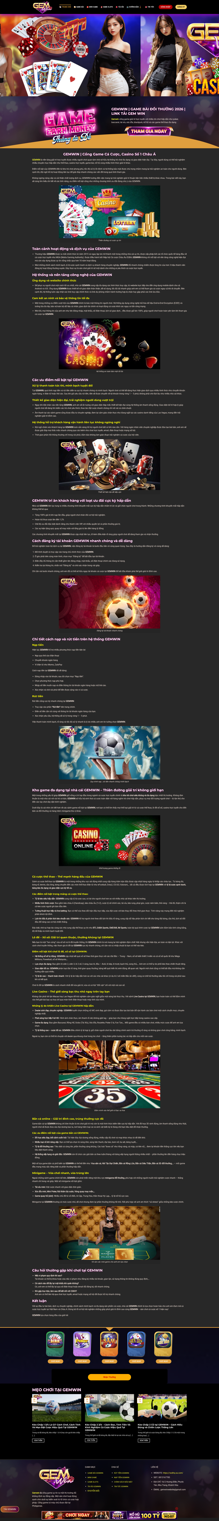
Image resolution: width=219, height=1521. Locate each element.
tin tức (151, 7)
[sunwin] (75, 1515)
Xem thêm (38, 1440)
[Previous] (7, 55)
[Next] (211, 55)
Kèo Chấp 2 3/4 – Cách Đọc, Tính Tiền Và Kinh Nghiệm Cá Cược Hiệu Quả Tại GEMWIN (107, 1427)
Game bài (80, 7)
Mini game (93, 7)
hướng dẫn (134, 7)
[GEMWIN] (44, 7)
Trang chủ (66, 7)
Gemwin (115, 119)
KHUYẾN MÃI (93, 1491)
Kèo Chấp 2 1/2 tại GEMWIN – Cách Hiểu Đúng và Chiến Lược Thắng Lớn (160, 1426)
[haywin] (143, 1515)
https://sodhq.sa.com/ (173, 1473)
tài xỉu (121, 7)
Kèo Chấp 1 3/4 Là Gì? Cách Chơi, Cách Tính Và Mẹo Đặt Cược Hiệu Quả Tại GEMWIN (56, 1426)
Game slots (108, 7)
